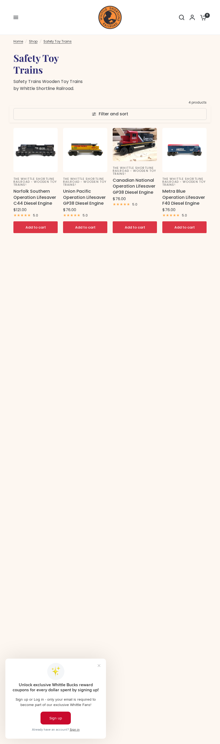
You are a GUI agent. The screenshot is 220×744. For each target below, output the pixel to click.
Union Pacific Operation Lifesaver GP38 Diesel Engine (84, 197)
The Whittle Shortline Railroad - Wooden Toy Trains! (35, 182)
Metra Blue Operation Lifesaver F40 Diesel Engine (183, 197)
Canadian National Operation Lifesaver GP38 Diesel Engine (134, 186)
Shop (33, 41)
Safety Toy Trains (57, 41)
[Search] (181, 17)
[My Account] (192, 17)
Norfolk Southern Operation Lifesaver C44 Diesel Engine (34, 197)
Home (18, 41)
